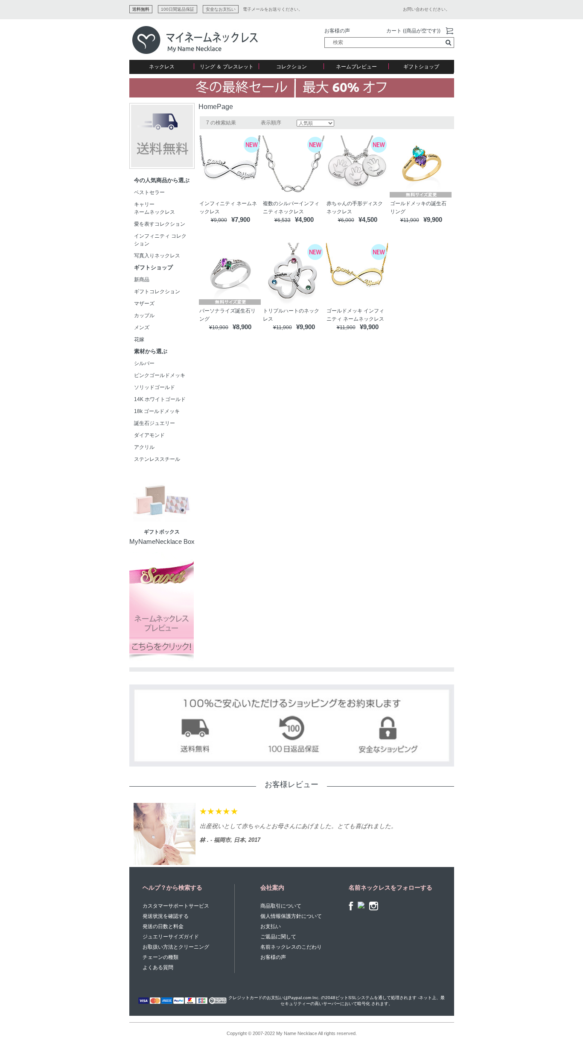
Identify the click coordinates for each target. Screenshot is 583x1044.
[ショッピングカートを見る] (449, 31)
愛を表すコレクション (159, 224)
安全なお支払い (221, 9)
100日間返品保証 (177, 9)
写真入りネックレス (157, 256)
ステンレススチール (157, 459)
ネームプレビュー (356, 67)
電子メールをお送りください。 (273, 9)
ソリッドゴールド (154, 387)
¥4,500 (368, 219)
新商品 (141, 280)
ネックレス (162, 67)
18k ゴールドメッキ (159, 411)
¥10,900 (218, 327)
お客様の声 (337, 31)
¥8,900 (242, 326)
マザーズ (144, 304)
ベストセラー (149, 192)
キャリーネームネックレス (154, 208)
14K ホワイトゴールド (160, 399)
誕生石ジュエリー (154, 423)
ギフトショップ (421, 67)
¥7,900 (240, 219)
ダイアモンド (149, 435)
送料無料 (140, 9)
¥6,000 (346, 220)
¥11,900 (409, 220)
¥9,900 (219, 220)
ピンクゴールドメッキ (159, 375)
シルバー (144, 363)
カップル (144, 316)
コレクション (291, 67)
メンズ (141, 327)
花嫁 (139, 339)
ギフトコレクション (157, 292)
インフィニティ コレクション (160, 240)
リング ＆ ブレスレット (227, 67)
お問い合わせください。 (426, 9)
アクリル (144, 447)
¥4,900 (304, 219)
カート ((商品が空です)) (413, 31)
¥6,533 (282, 220)
